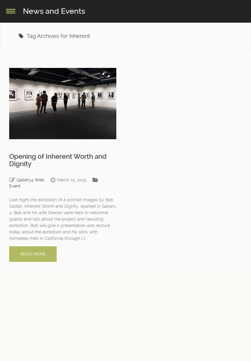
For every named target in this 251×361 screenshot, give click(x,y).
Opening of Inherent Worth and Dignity (58, 160)
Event (15, 186)
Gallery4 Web (30, 179)
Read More (33, 253)
